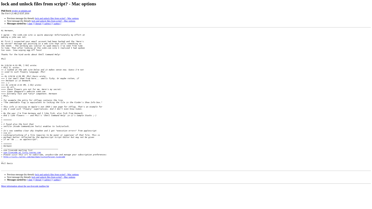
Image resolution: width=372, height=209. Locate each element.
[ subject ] (47, 23)
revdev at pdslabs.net (21, 11)
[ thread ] (38, 23)
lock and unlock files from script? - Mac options (57, 18)
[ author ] (57, 23)
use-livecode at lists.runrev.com (22, 152)
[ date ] (30, 23)
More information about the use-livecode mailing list (25, 186)
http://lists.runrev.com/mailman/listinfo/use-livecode (34, 157)
